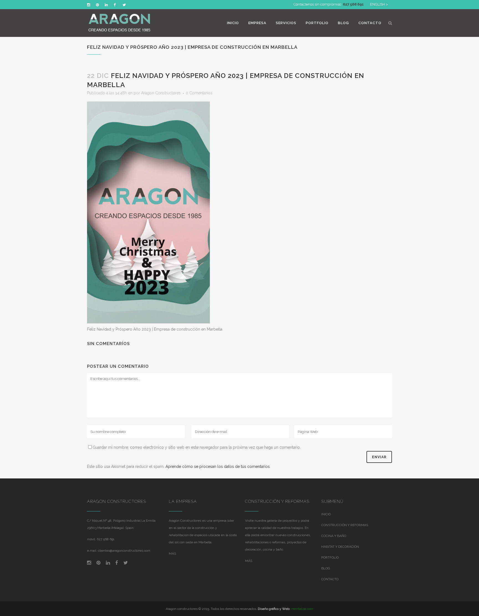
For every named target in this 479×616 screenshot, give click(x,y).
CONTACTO (329, 579)
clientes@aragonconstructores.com (124, 550)
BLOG (325, 568)
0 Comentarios (199, 93)
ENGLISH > (379, 4)
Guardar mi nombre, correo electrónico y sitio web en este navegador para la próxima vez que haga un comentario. (197, 447)
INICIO (326, 514)
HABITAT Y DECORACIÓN (340, 547)
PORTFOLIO (330, 557)
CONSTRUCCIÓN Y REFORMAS (344, 525)
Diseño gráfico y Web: (274, 609)
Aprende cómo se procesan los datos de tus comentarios (217, 466)
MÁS (172, 554)
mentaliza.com (302, 609)
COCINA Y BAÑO (333, 536)
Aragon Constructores (161, 93)
